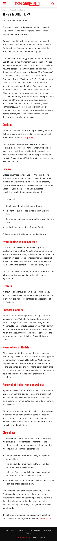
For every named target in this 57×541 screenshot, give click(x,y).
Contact (28, 533)
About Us (37, 530)
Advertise (47, 530)
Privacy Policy (27, 137)
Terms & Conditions (24, 530)
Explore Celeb (23, 538)
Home (5, 10)
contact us (46, 518)
